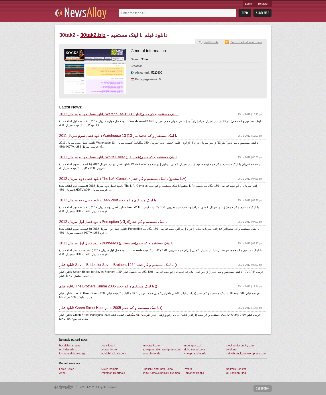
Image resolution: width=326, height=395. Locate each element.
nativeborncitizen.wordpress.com (246, 353)
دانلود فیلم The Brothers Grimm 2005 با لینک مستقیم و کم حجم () (108, 286)
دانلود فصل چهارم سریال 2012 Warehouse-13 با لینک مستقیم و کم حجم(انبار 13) (119, 114)
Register (263, 3)
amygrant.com (151, 345)
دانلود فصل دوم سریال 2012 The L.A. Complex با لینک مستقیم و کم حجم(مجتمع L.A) (122, 179)
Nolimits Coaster (236, 369)
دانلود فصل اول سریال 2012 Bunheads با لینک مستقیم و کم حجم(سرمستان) (116, 243)
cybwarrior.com (110, 349)
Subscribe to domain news (246, 42)
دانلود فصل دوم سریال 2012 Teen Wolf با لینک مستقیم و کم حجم (107, 200)
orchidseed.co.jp (69, 349)
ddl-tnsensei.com (194, 349)
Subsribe (262, 13)
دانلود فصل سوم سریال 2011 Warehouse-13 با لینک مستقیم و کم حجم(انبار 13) (118, 136)
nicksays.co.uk (193, 345)
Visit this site (211, 42)
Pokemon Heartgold (113, 373)
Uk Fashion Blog (236, 373)
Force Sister (66, 369)
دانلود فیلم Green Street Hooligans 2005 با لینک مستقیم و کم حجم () (110, 308)
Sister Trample (109, 369)
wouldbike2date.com (113, 353)
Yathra (188, 369)
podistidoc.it (108, 345)
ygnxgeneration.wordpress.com (162, 349)
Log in (249, 3)
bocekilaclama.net (70, 345)
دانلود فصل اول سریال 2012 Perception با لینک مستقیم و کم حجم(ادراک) (113, 222)
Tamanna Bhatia (194, 373)
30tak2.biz (93, 35)
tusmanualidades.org (72, 353)
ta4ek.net (231, 349)
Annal (62, 373)
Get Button (262, 388)
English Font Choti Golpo (158, 369)
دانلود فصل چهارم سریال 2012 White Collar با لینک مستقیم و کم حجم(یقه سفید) (118, 157)
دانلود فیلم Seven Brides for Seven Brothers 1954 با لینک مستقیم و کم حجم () (118, 265)
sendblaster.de (151, 353)
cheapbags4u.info (195, 353)
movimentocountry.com (240, 345)
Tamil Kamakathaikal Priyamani (162, 373)
